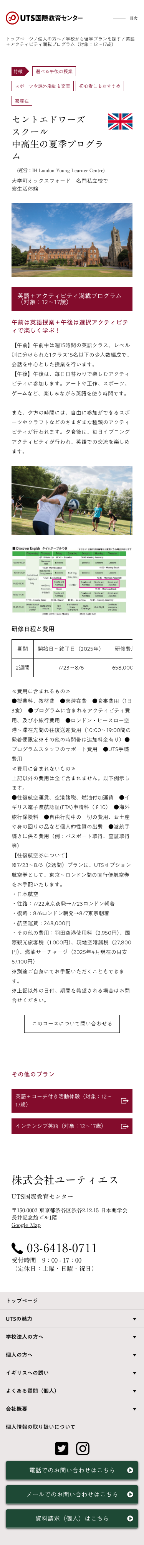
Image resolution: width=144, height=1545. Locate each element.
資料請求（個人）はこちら (72, 1518)
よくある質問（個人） (33, 1391)
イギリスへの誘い (27, 1373)
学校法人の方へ (24, 1337)
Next (123, 501)
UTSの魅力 (19, 1319)
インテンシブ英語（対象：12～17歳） (60, 1126)
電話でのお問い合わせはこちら (72, 1470)
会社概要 (16, 1409)
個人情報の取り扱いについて (41, 1427)
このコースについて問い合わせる (72, 1023)
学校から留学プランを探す (93, 38)
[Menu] (125, 17)
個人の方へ (49, 38)
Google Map (26, 1225)
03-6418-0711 (62, 1248)
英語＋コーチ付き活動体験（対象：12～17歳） (63, 1100)
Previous (21, 501)
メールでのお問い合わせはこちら (72, 1494)
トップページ (19, 38)
